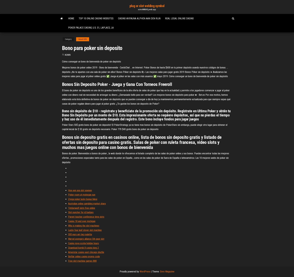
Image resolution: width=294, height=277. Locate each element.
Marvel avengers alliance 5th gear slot (86, 238)
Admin (68, 55)
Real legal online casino (179, 18)
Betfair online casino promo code (84, 256)
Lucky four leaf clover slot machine (85, 230)
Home (71, 18)
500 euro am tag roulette (80, 234)
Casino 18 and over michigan (81, 221)
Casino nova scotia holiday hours (83, 243)
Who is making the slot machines (83, 225)
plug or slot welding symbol (147, 6)
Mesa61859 (82, 39)
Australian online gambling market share (87, 203)
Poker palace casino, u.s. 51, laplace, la (91, 27)
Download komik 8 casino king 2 (83, 247)
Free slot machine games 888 (82, 261)
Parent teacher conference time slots (86, 216)
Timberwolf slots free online (81, 208)
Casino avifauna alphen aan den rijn (139, 18)
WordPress (145, 271)
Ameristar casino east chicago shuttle (86, 252)
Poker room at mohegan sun (81, 194)
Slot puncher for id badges (81, 212)
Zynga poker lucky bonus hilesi (82, 199)
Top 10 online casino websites (96, 18)
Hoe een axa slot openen (80, 190)
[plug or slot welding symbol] (61, 18)
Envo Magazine (167, 271)
